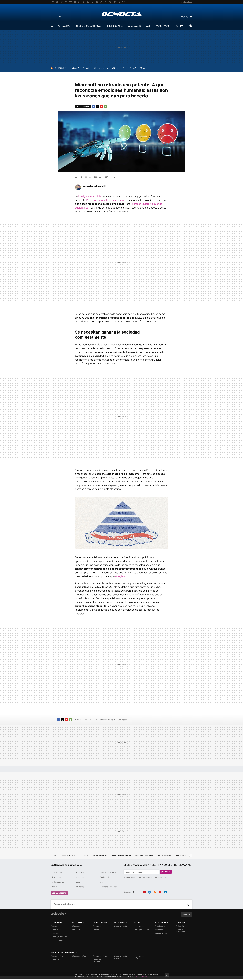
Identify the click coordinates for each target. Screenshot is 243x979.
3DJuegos (76, 926)
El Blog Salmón (181, 926)
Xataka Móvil (56, 930)
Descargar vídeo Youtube (121, 856)
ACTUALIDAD (64, 26)
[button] (94, 186)
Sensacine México (100, 956)
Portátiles (86, 68)
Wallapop (115, 68)
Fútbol (142, 68)
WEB (148, 26)
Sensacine (97, 926)
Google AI (120, 576)
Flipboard (181, 25)
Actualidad (89, 720)
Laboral (79, 882)
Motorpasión (139, 926)
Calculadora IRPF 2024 (144, 856)
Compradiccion (161, 933)
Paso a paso (56, 872)
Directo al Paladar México (120, 957)
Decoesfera (159, 930)
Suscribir (165, 872)
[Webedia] (58, 913)
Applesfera (55, 933)
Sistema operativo (101, 68)
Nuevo (184, 16)
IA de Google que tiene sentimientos (106, 200)
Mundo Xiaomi (57, 940)
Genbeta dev (105, 877)
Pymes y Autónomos (180, 931)
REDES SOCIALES (114, 26)
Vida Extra (76, 930)
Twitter (176, 25)
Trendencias (160, 926)
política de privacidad (157, 877)
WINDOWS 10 (134, 26)
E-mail (105, 106)
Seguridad (80, 877)
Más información (140, 976)
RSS (155, 892)
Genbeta (121, 14)
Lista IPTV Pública (164, 856)
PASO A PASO (162, 26)
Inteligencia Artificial (90, 196)
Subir (184, 914)
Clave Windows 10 (100, 856)
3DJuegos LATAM (79, 956)
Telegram (190, 25)
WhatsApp (80, 887)
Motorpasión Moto (141, 930)
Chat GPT (73, 856)
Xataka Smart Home (59, 937)
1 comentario (84, 106)
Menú (58, 16)
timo (102, 882)
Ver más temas (59, 893)
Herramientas (56, 877)
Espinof (96, 930)
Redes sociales (57, 882)
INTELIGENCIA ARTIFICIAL (88, 26)
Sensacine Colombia (97, 961)
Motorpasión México (139, 957)
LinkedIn (166, 892)
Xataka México (57, 956)
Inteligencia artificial (108, 872)
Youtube (144, 892)
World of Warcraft (129, 68)
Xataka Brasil (56, 960)
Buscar (187, 904)
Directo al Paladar (120, 926)
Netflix (54, 887)
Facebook (186, 25)
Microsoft (75, 68)
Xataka (54, 926)
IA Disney (85, 856)
